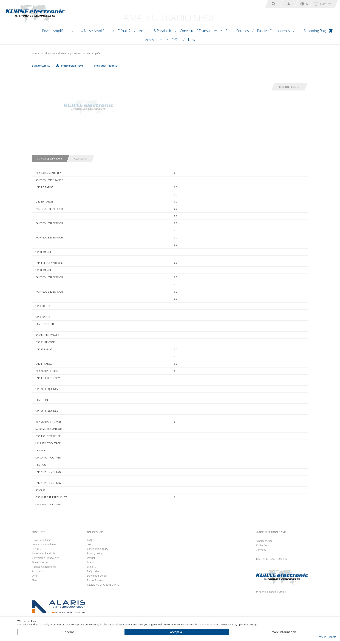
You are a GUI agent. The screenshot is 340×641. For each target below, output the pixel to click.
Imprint (91, 558)
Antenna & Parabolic (155, 30)
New (191, 39)
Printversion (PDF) (72, 65)
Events (91, 562)
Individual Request (105, 65)
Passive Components (273, 30)
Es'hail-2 (124, 30)
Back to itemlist (41, 65)
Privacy (322, 637)
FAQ (89, 540)
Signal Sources (237, 30)
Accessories (81, 158)
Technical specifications (49, 158)
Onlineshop (95, 532)
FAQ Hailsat (93, 571)
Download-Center (97, 575)
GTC (89, 544)
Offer (176, 39)
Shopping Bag (315, 30)
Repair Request (95, 580)
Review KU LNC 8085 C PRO (103, 584)
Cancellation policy (97, 549)
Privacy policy (94, 553)
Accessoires (154, 39)
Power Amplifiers (55, 30)
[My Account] (289, 4)
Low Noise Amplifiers (93, 30)
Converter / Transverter (198, 30)
